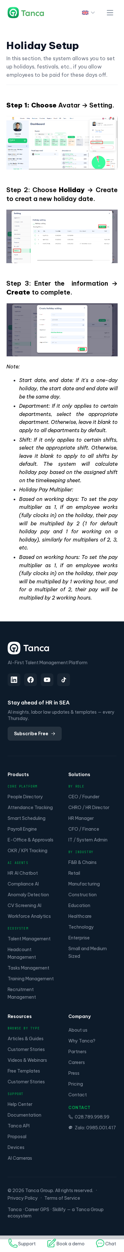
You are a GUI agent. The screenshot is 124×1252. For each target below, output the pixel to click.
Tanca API (19, 1126)
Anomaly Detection (28, 895)
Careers (76, 1062)
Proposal (17, 1136)
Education (79, 905)
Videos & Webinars (27, 1060)
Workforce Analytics (29, 916)
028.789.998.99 (92, 1117)
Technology (81, 927)
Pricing (75, 1084)
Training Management (31, 979)
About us (77, 1030)
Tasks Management (28, 968)
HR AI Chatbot (23, 873)
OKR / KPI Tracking (27, 850)
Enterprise (79, 938)
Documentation (24, 1115)
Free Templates (24, 1071)
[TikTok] (63, 679)
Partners (77, 1051)
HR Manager (81, 818)
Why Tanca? (81, 1041)
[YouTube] (47, 679)
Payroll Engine (22, 829)
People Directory (25, 797)
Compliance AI (23, 884)
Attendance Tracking (30, 807)
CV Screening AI (24, 905)
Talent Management (29, 939)
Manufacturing (84, 884)
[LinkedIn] (14, 679)
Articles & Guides (26, 1038)
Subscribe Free (31, 733)
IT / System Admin (87, 840)
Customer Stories (26, 1049)
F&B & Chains (82, 862)
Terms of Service (62, 1198)
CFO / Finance (83, 829)
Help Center (20, 1104)
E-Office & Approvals (30, 840)
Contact (77, 1095)
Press (73, 1073)
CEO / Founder (84, 797)
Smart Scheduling (26, 818)
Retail (74, 873)
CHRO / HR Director (88, 807)
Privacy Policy (23, 1198)
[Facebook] (30, 679)
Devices (16, 1147)
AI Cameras (20, 1158)
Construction (82, 895)
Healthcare (80, 916)
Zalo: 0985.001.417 (95, 1128)
